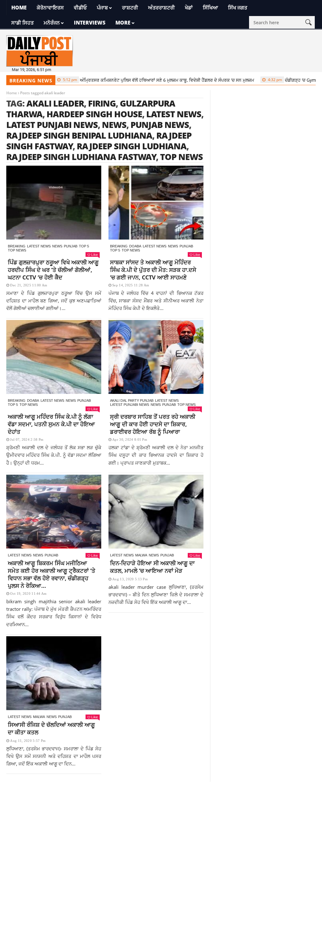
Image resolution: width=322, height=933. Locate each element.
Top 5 (84, 246)
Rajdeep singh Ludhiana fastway (81, 157)
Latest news (39, 246)
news (114, 124)
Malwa (141, 555)
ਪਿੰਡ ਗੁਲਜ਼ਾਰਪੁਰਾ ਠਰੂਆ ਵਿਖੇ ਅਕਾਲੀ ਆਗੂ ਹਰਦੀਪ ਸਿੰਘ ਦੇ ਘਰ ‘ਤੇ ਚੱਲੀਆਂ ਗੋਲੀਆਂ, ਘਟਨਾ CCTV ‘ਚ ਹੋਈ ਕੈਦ (53, 269)
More (122, 22)
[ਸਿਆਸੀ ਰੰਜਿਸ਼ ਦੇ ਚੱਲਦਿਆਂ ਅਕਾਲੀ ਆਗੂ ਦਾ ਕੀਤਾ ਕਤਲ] (53, 673)
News (57, 246)
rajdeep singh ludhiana (131, 146)
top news (181, 157)
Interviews (89, 22)
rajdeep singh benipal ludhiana (79, 135)
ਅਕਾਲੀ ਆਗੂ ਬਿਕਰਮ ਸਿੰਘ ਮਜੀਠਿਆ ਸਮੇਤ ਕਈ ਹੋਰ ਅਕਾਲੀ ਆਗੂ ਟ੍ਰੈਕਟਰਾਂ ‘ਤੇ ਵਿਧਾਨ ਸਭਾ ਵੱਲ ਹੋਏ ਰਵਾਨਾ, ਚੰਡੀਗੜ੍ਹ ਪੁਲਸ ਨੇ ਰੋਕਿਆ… (51, 574)
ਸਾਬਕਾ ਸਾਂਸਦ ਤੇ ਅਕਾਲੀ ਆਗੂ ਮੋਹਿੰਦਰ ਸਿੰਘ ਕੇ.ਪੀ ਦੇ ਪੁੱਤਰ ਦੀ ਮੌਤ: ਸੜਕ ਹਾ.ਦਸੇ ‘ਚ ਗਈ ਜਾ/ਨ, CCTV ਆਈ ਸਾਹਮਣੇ (153, 269)
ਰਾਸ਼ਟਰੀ (130, 7)
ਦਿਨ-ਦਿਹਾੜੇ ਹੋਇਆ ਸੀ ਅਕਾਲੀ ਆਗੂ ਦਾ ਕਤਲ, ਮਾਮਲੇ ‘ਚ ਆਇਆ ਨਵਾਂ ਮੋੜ (152, 566)
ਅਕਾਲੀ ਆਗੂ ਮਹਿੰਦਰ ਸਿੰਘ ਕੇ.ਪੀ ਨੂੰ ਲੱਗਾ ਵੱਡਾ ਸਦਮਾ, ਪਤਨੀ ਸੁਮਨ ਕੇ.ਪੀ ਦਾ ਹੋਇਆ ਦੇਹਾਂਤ (51, 424)
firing (102, 103)
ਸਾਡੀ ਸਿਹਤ (22, 22)
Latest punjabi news (129, 404)
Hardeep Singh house (94, 114)
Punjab (70, 246)
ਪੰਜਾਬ (102, 7)
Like (94, 254)
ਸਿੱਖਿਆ (210, 7)
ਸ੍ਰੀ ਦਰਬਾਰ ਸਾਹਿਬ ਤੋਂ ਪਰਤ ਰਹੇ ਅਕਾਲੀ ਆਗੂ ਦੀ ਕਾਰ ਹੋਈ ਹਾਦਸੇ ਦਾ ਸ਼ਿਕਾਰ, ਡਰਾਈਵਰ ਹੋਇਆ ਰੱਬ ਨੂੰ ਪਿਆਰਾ (152, 424)
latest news (173, 114)
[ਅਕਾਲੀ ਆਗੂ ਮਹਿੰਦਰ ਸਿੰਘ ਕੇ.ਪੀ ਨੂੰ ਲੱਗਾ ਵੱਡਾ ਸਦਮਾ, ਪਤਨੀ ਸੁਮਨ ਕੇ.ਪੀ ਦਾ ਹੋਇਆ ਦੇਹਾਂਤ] (53, 357)
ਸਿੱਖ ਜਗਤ (237, 7)
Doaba (135, 246)
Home (19, 7)
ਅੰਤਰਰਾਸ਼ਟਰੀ (161, 7)
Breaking (16, 246)
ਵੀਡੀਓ (80, 7)
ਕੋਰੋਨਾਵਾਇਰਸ (50, 7)
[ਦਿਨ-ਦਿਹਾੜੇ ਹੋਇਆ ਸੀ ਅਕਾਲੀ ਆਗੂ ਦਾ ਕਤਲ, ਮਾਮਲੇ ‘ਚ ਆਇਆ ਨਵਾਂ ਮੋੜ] (155, 512)
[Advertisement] (161, 826)
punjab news (159, 124)
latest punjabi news (52, 124)
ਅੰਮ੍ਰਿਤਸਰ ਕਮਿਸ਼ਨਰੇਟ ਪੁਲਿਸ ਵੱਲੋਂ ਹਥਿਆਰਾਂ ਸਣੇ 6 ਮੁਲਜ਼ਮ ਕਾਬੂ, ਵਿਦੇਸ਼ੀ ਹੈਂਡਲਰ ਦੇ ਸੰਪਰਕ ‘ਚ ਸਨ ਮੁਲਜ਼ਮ (144, 80)
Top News (17, 250)
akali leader (55, 103)
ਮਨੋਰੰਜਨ (52, 22)
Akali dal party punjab (131, 400)
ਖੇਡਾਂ (189, 7)
